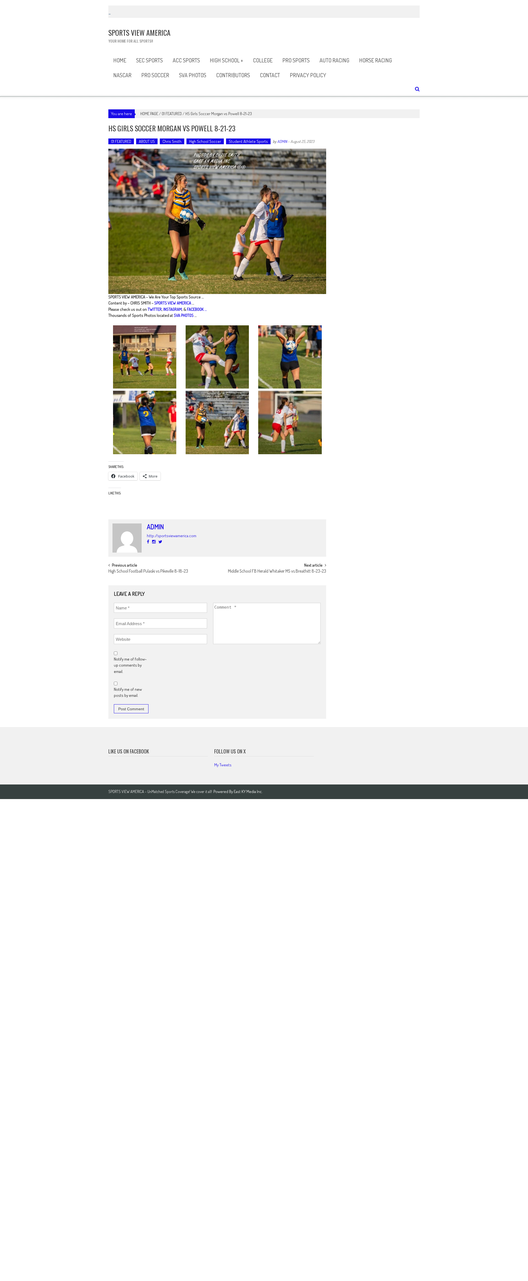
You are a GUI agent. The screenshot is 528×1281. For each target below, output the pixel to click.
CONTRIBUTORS (233, 75)
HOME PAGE (149, 113)
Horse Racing (375, 60)
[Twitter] (160, 541)
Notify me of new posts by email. (128, 692)
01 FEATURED (172, 113)
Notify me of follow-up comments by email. (130, 665)
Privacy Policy (308, 75)
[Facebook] (148, 541)
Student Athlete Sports (248, 141)
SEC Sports (149, 60)
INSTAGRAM (172, 309)
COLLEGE (263, 60)
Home (119, 60)
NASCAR (122, 75)
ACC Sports (186, 60)
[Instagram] (154, 541)
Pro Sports (296, 60)
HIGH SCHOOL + (226, 60)
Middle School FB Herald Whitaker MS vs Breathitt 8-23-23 (277, 571)
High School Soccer (205, 141)
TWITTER (155, 309)
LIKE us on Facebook (128, 751)
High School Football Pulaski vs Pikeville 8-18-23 (148, 571)
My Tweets (223, 764)
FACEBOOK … (197, 309)
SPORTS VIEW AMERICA (172, 303)
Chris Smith (172, 141)
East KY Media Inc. (248, 791)
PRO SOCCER (155, 75)
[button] (144, 357)
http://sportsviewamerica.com (171, 535)
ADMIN (282, 141)
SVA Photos (192, 75)
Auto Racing (334, 60)
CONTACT (270, 75)
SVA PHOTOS (184, 315)
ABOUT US (147, 141)
